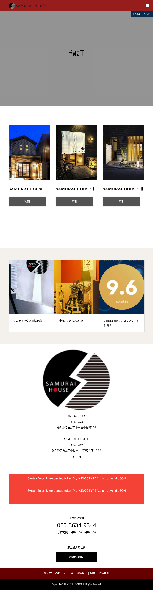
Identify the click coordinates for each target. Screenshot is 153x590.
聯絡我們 (81, 573)
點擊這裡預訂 (76, 557)
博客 (92, 573)
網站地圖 (104, 573)
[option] (31, 296)
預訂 (27, 201)
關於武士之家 (52, 573)
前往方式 (68, 573)
